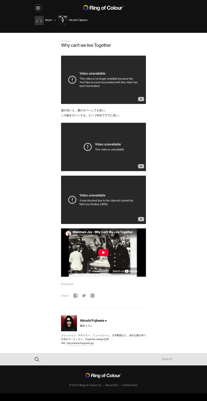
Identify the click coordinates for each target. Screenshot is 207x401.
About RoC (112, 385)
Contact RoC (130, 385)
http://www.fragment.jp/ (80, 344)
